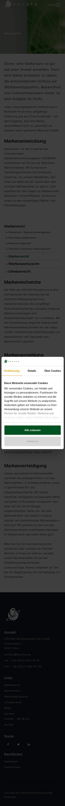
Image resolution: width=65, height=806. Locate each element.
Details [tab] (32, 370)
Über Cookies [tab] (52, 370)
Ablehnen (32, 441)
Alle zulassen (32, 430)
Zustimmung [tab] (11, 370)
